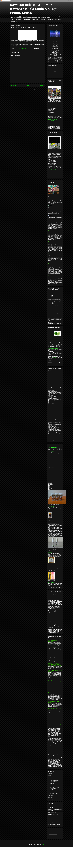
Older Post (42, 85)
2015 (50, 773)
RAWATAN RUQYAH (35, 19)
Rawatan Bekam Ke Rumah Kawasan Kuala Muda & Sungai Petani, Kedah (34, 9)
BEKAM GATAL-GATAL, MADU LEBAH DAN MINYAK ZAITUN (54, 788)
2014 (50, 775)
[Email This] (34, 48)
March (51, 776)
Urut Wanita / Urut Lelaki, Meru (53, 822)
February (51, 795)
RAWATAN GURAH (27, 19)
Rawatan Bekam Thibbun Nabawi (53, 816)
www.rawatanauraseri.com (56, 360)
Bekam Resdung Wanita (52, 805)
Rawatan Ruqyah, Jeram (52, 818)
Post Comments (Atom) (30, 89)
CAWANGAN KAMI (14, 21)
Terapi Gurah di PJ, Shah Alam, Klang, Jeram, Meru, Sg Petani (54, 820)
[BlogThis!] (35, 48)
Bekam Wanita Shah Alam (52, 812)
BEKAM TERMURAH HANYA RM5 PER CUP (54, 785)
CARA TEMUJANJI (58, 19)
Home (28, 85)
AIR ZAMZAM (52, 783)
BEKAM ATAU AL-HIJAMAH (54, 793)
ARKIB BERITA (50, 19)
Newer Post (13, 85)
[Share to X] (36, 48)
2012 (50, 799)
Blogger (43, 844)
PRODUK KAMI (43, 19)
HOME (12, 19)
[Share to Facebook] (37, 48)
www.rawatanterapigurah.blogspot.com (54, 323)
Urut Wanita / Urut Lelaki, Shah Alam (54, 824)
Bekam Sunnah (50, 807)
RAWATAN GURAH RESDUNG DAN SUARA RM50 (54, 781)
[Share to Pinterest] (38, 48)
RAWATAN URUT (18, 19)
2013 (50, 797)
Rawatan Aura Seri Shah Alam (53, 814)
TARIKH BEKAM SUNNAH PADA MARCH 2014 (54, 791)
